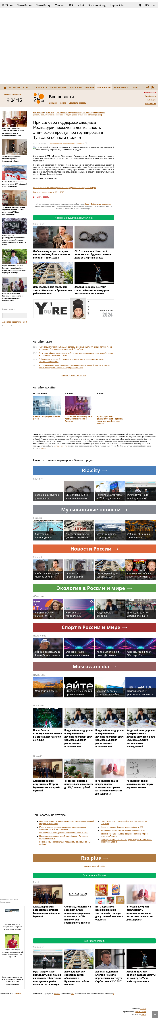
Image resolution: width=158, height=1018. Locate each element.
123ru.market (76, 5)
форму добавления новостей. (98, 204)
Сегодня (53, 103)
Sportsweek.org (97, 5)
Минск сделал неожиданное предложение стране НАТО (63, 833)
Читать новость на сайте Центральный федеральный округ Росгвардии (64, 188)
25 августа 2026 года (12, 94)
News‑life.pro (24, 5)
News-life (38, 756)
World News (120, 87)
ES (27, 87)
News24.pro (39, 674)
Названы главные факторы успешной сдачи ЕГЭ (122, 827)
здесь (43, 448)
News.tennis (39, 635)
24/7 (72, 994)
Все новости (104, 87)
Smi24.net (38, 223)
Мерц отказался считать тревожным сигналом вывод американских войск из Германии (62, 828)
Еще (135, 87)
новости (57, 994)
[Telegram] (147, 87)
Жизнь (100, 393)
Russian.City (150, 104)
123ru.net (150, 5)
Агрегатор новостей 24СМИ (14, 322)
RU (14, 87)
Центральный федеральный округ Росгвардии (67, 143)
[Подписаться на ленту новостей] (153, 87)
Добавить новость (77, 103)
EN (10, 87)
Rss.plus (37, 517)
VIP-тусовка (75, 87)
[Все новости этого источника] (86, 143)
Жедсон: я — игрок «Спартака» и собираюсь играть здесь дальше (12, 927)
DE (23, 87)
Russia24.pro (150, 96)
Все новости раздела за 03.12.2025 (48, 192)
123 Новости (40, 87)
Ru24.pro (7, 5)
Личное (69, 393)
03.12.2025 (50, 112)
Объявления (40, 393)
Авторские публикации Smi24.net (73, 218)
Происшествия (58, 87)
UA (18, 87)
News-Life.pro (150, 92)
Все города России (94, 941)
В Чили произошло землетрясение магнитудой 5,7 (123, 830)
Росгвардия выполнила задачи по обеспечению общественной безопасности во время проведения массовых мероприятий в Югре (74, 366)
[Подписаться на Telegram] (139, 5)
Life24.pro (152, 100)
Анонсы (89, 87)
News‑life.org (43, 5)
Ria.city (37, 882)
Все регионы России (94, 875)
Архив (63, 103)
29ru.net (59, 5)
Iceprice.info (116, 5)
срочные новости (60, 446)
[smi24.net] (38, 98)
